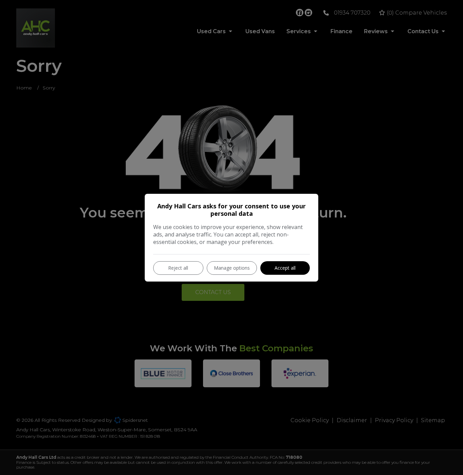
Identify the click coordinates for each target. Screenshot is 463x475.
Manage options (232, 268)
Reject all (178, 268)
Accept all (285, 268)
